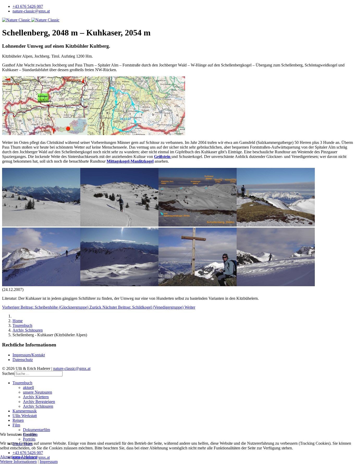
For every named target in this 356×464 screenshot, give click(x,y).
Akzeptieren (10, 457)
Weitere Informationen (18, 461)
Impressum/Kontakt (29, 355)
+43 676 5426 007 (28, 6)
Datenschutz (23, 359)
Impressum (49, 461)
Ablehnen (29, 457)
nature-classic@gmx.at (31, 11)
